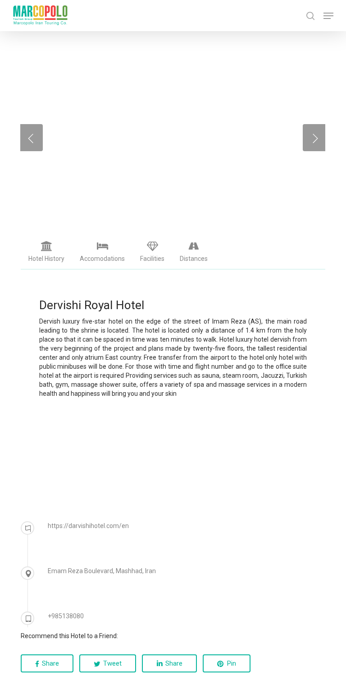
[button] (328, 15)
